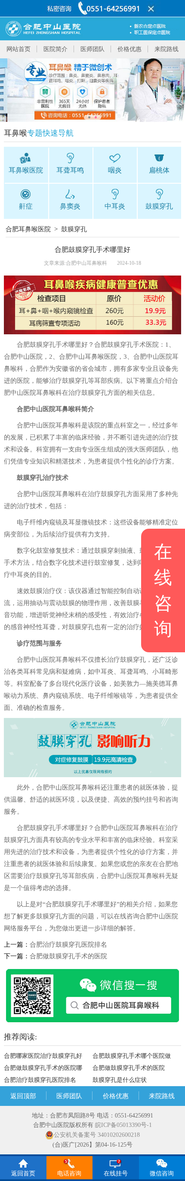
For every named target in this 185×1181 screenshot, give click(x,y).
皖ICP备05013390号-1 (123, 1125)
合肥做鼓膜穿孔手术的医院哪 (43, 1068)
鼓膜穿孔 (74, 229)
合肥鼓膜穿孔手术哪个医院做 (131, 1056)
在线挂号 (116, 1173)
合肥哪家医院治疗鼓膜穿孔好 (43, 1056)
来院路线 (166, 49)
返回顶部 (23, 1096)
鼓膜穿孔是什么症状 (119, 1080)
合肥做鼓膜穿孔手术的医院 (68, 956)
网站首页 (18, 49)
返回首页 (23, 1173)
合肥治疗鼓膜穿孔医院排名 (68, 944)
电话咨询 (69, 1173)
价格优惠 (129, 49)
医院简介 (55, 49)
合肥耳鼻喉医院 (28, 229)
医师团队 (92, 49)
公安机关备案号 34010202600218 (97, 1135)
